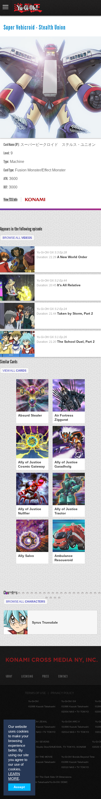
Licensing (27, 676)
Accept (19, 787)
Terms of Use (35, 693)
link (5, 7)
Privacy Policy (62, 693)
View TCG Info (10, 199)
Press (45, 676)
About (8, 676)
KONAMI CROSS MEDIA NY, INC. (51, 660)
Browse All (17, 237)
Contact (63, 676)
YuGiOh (28, 8)
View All (14, 370)
